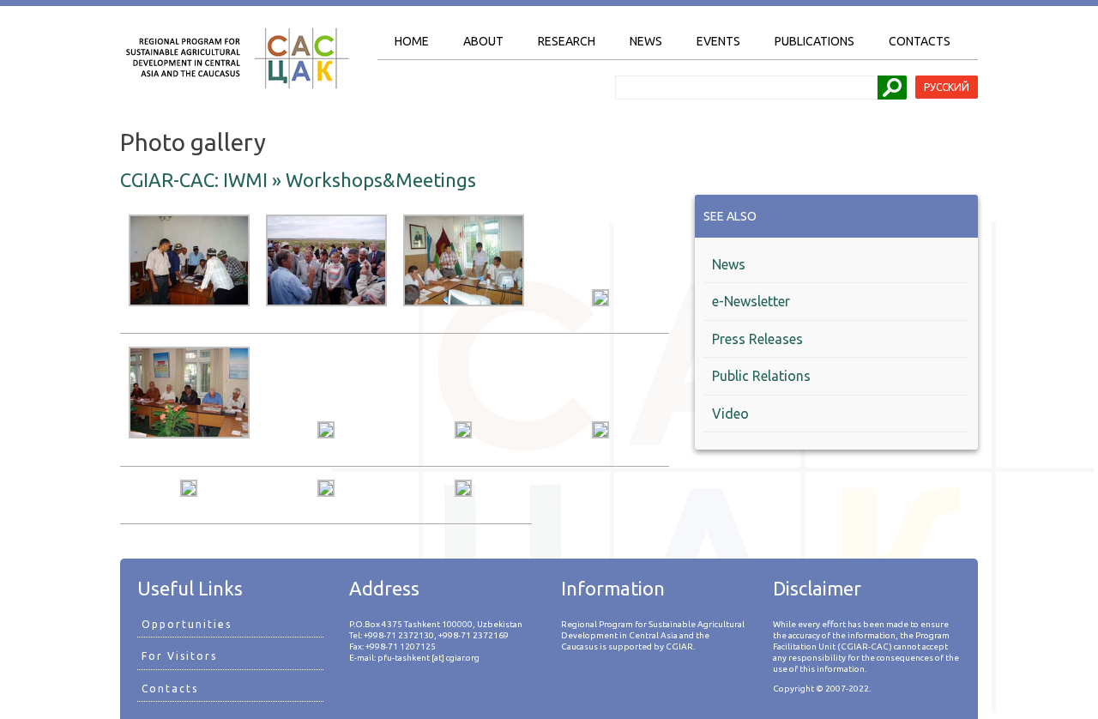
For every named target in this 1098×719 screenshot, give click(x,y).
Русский (946, 87)
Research (566, 41)
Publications (814, 41)
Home (412, 41)
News (646, 41)
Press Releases (757, 339)
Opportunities (187, 624)
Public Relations (761, 376)
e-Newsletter (751, 301)
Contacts (919, 41)
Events (718, 41)
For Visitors (179, 656)
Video (730, 413)
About (483, 41)
